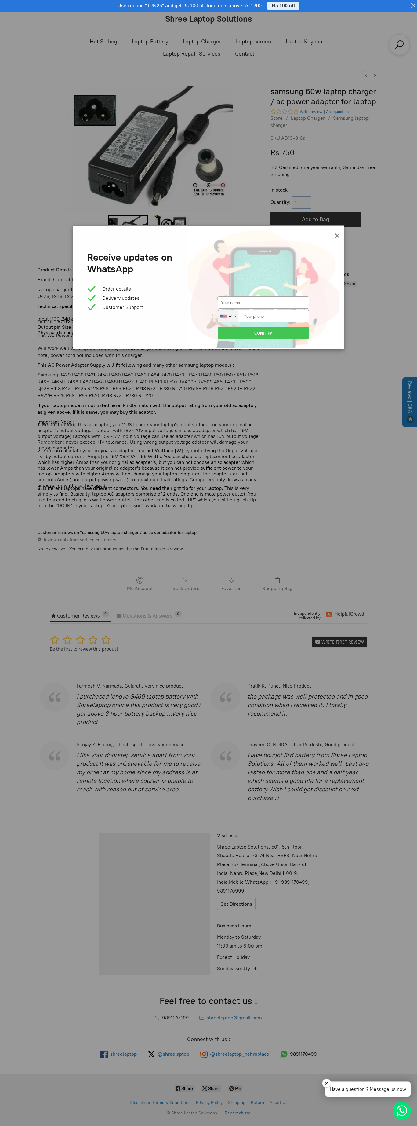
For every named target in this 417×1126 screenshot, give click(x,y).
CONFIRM (263, 333)
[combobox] (228, 316)
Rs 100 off (283, 5)
